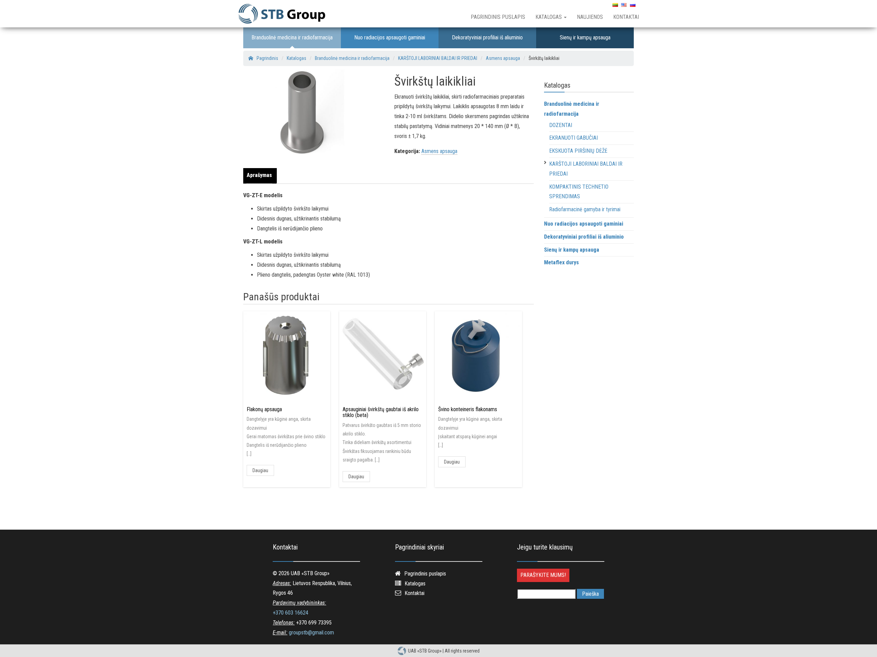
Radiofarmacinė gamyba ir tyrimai (584, 209)
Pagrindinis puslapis (498, 17)
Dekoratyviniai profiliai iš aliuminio (487, 37)
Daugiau (260, 470)
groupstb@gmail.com (311, 632)
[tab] (261, 176)
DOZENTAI (560, 125)
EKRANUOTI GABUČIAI (573, 138)
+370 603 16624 (290, 612)
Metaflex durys (561, 262)
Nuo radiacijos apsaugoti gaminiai (389, 37)
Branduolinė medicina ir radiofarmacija (292, 37)
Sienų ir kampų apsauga (585, 37)
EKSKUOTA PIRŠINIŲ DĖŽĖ (578, 151)
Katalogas (549, 17)
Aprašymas (259, 175)
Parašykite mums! (543, 575)
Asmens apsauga (439, 151)
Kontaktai (626, 17)
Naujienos (590, 17)
